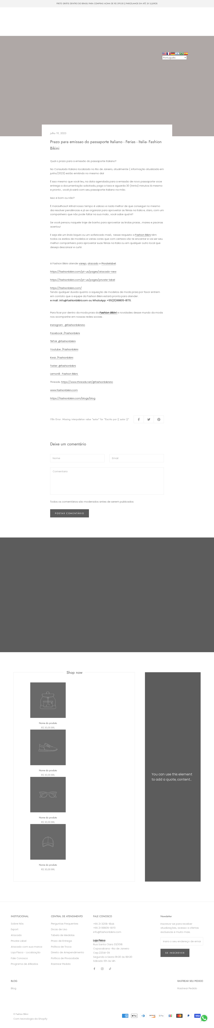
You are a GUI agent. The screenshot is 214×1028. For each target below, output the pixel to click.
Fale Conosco (15, 31)
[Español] (186, 53)
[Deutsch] (173, 53)
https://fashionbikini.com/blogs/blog (72, 398)
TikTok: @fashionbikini (63, 341)
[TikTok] (110, 968)
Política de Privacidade (65, 958)
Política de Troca (61, 946)
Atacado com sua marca (26, 946)
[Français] (169, 53)
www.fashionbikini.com (64, 390)
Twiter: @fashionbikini (63, 365)
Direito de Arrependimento (67, 952)
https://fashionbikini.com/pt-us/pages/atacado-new (83, 271)
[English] (164, 53)
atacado (93, 263)
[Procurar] (196, 21)
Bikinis (25, 12)
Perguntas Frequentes (64, 923)
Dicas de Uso (59, 929)
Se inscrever (175, 952)
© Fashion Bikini (20, 1014)
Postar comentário (69, 513)
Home (11, 12)
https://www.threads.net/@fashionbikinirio (87, 382)
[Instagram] (102, 968)
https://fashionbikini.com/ (66, 288)
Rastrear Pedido (61, 964)
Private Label (48, 24)
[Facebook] (94, 968)
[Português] (182, 53)
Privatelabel (108, 263)
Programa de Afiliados (24, 964)
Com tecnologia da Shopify (30, 1018)
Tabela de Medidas (63, 935)
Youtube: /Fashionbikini (64, 349)
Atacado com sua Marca (21, 24)
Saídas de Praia (16, 18)
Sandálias (37, 18)
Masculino (53, 12)
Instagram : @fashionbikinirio (67, 325)
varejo (82, 263)
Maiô (38, 12)
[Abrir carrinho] (204, 22)
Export (14, 929)
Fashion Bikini (143, 235)
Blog (13, 988)
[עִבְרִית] (177, 53)
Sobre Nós (67, 24)
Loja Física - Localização (25, 952)
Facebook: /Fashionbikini (65, 333)
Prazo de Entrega (61, 941)
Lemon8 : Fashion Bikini (64, 373)
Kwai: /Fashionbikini (61, 357)
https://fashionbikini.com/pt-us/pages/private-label (82, 280)
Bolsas (69, 12)
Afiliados (34, 31)
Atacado (53, 18)
